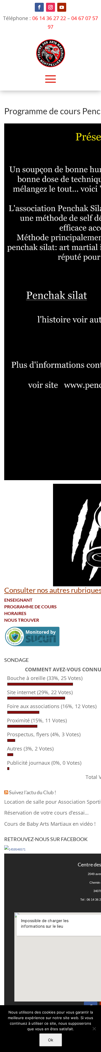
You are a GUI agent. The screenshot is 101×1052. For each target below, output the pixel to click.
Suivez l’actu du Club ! (32, 792)
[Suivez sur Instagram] (50, 7)
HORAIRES (15, 613)
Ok (50, 1040)
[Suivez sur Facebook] (39, 7)
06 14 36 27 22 (49, 18)
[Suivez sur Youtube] (61, 7)
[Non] (94, 1028)
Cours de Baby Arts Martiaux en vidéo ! (50, 823)
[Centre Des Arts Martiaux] (15, 849)
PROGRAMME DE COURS (30, 606)
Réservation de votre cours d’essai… (46, 812)
